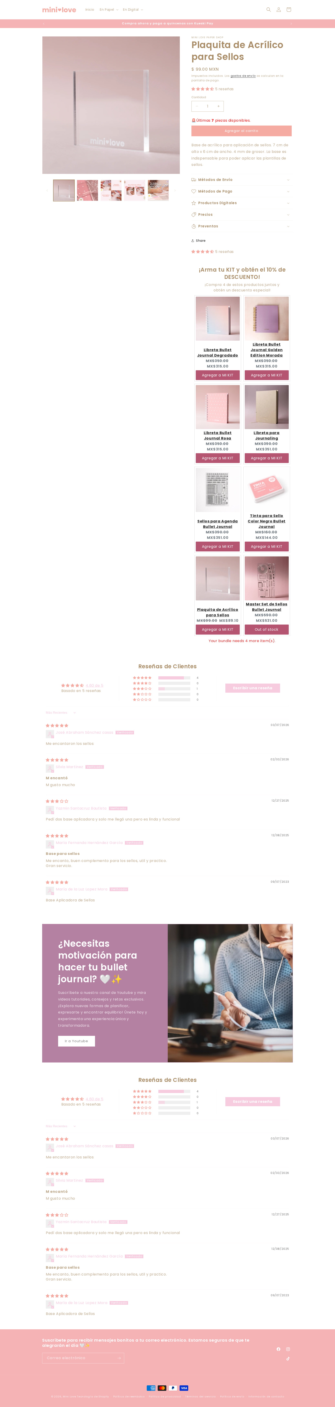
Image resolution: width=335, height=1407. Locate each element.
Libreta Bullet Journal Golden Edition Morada (266, 350)
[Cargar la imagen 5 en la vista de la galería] (158, 190)
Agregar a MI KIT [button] (218, 375)
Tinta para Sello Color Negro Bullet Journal (267, 521)
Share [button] (201, 240)
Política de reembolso (129, 1396)
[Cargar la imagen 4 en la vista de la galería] (134, 190)
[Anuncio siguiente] (291, 23)
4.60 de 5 (94, 685)
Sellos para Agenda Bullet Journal (217, 524)
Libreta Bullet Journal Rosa (218, 435)
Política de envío (232, 1396)
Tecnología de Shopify (93, 1396)
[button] (108, 9)
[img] (57, 725)
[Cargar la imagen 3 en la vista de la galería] (111, 190)
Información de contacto (266, 1396)
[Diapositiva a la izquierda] (47, 190)
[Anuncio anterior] (44, 23)
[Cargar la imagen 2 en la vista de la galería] (87, 190)
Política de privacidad (165, 1396)
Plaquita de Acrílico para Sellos (217, 612)
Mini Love (69, 1396)
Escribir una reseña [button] (253, 688)
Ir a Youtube (76, 1041)
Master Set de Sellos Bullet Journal (266, 607)
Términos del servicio (200, 1396)
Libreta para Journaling (266, 435)
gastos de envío (243, 76)
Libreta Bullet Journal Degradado (217, 352)
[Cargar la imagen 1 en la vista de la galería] (64, 190)
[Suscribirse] (119, 1358)
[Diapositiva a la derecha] (175, 190)
